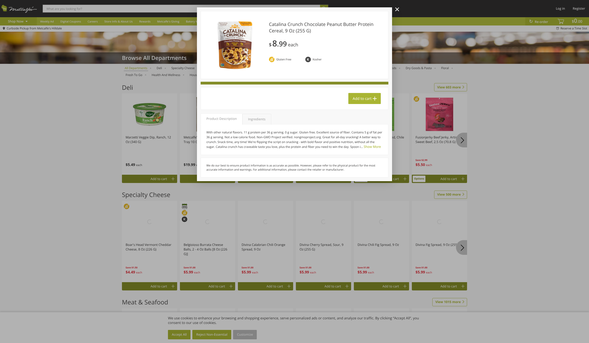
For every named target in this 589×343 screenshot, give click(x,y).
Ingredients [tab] (256, 119)
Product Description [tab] (221, 119)
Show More (372, 147)
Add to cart (362, 98)
